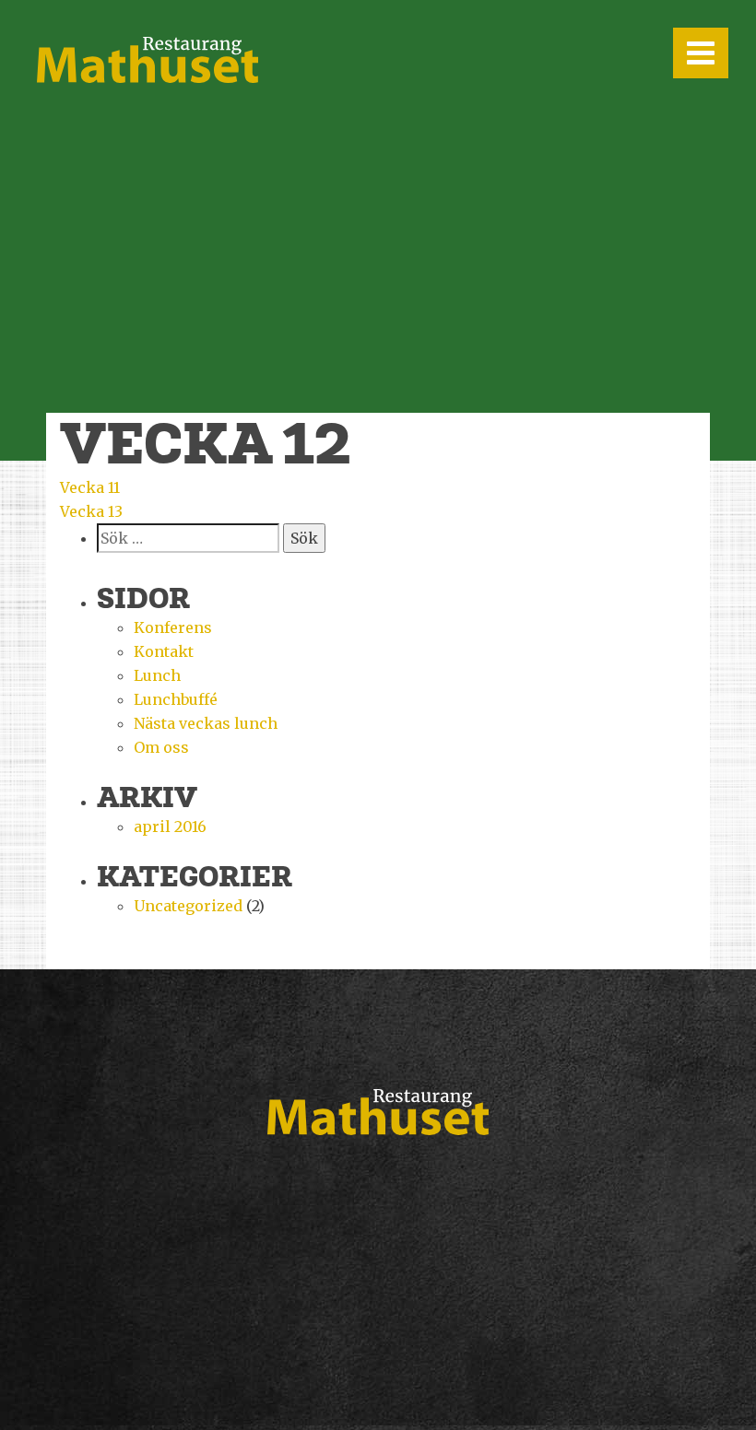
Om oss (161, 747)
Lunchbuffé (176, 699)
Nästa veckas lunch (206, 723)
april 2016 (170, 826)
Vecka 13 (91, 511)
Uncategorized (188, 906)
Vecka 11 (90, 487)
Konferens (173, 627)
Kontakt (164, 651)
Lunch (157, 675)
